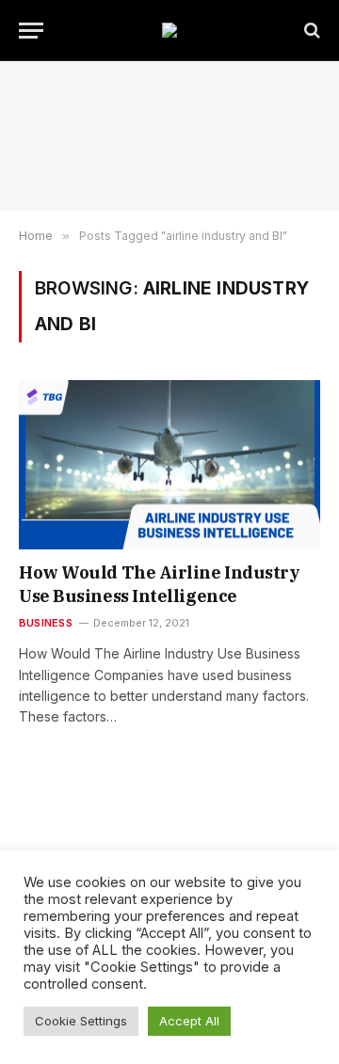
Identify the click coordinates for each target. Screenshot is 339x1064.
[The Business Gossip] (169, 30)
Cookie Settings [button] (81, 1020)
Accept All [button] (189, 1020)
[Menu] (31, 30)
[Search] (310, 30)
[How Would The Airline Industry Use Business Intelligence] (169, 464)
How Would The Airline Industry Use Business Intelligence (159, 584)
